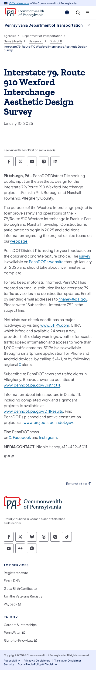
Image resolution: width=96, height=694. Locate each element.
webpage (18, 241)
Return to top (76, 484)
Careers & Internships (20, 625)
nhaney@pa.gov (72, 299)
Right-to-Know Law (18, 640)
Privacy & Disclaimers (37, 660)
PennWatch (12, 632)
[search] (78, 12)
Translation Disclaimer (67, 660)
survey (84, 256)
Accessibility (12, 660)
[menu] (87, 12)
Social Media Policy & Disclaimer (38, 664)
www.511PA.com (54, 325)
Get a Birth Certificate (20, 588)
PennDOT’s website (46, 261)
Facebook (22, 437)
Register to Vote (16, 573)
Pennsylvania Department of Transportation (43, 25)
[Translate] (67, 12)
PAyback (10, 604)
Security (9, 664)
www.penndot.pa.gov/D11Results (33, 411)
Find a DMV (12, 581)
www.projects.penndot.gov (48, 422)
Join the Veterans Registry (23, 596)
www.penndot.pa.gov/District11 (32, 385)
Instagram (48, 437)
